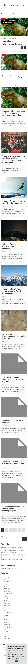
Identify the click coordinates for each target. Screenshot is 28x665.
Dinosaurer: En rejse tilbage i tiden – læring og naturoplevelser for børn (13, 116)
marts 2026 (6, 580)
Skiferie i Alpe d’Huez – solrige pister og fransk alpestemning (11, 294)
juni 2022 (6, 634)
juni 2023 (6, 620)
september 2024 (8, 596)
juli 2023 (6, 618)
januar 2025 (6, 592)
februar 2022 (7, 639)
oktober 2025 (7, 582)
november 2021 (7, 642)
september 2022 (8, 630)
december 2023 (7, 611)
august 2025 (7, 585)
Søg (2, 539)
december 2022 (7, 627)
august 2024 (7, 597)
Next (25, 50)
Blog (4, 20)
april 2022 (6, 637)
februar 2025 (7, 590)
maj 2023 (6, 621)
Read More (8, 50)
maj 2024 (6, 603)
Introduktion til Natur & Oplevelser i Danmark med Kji (13, 466)
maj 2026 (6, 578)
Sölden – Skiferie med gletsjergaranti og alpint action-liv (12, 249)
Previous (22, 50)
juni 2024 (6, 601)
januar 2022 (6, 641)
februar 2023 (7, 625)
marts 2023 (6, 623)
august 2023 (7, 616)
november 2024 (7, 594)
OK (16, 661)
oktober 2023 (7, 613)
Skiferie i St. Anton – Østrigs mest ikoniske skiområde (13, 556)
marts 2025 (6, 589)
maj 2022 (6, 635)
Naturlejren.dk (14, 5)
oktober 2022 (7, 628)
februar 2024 (7, 608)
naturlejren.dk (8, 22)
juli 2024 (6, 599)
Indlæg (5, 651)
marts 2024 (6, 606)
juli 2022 (6, 632)
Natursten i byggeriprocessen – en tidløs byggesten (14, 339)
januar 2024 (6, 609)
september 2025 (8, 584)
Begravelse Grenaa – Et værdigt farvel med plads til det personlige (13, 382)
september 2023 (8, 615)
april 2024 (6, 604)
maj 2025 (6, 587)
